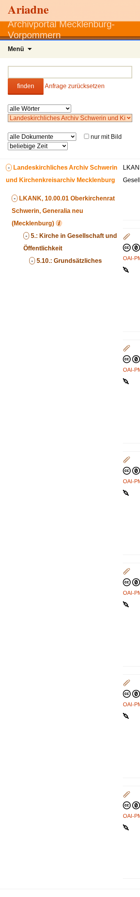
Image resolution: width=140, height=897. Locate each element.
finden (25, 86)
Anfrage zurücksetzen (75, 86)
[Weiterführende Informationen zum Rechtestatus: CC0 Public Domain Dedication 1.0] (131, 247)
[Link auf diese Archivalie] (126, 269)
